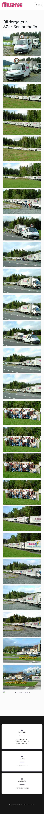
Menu (38, 5)
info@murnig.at (22, 766)
